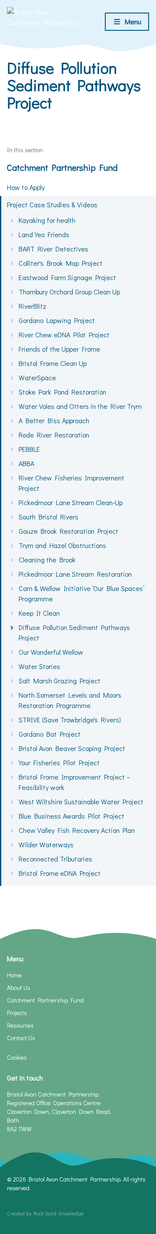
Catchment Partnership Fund (62, 167)
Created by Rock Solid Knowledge (45, 1213)
